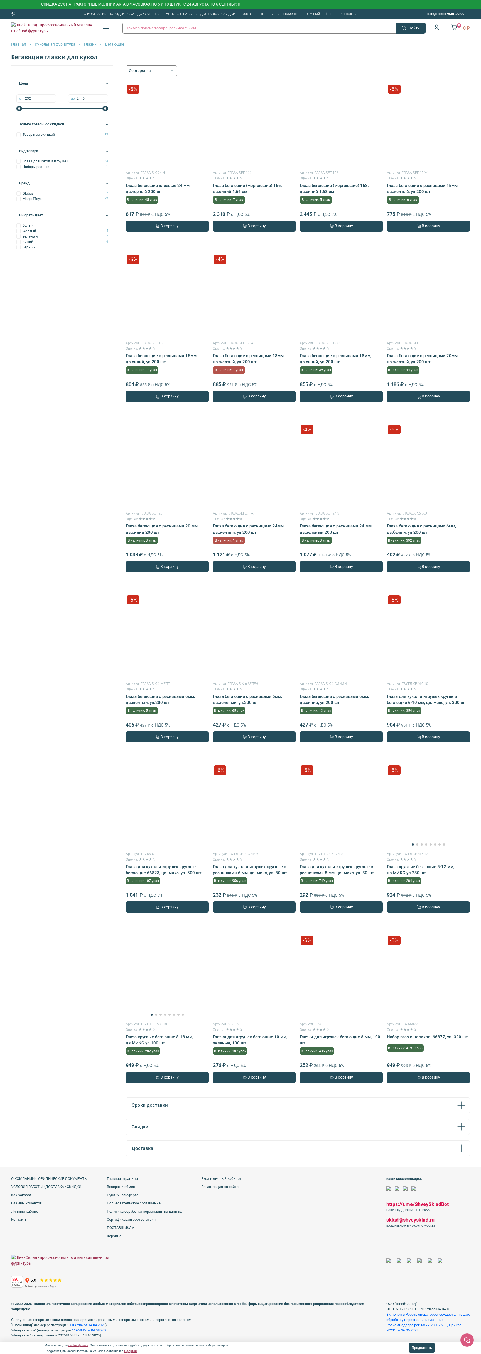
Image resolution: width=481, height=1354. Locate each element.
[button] (413, 844)
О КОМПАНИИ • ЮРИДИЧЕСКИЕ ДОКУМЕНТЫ (121, 14)
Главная (18, 44)
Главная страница (122, 1179)
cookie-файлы (78, 1345)
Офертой (130, 1351)
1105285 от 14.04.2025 (87, 1325)
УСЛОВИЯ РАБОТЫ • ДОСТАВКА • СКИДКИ (200, 14)
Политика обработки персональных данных (144, 1211)
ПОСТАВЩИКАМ (120, 1227)
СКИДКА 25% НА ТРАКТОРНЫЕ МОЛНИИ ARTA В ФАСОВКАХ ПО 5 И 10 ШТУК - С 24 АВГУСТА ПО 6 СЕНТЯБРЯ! (117, 4)
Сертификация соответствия (131, 1219)
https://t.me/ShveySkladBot (417, 1204)
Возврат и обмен (121, 1187)
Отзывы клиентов (285, 14)
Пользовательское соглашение (134, 1203)
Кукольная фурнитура (55, 44)
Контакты (348, 14)
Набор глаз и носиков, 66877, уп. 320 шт (427, 1036)
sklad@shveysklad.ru (410, 1220)
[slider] (19, 108)
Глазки (90, 44)
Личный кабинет (320, 14)
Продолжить (422, 1348)
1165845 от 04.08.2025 (90, 1330)
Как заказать (253, 14)
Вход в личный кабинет (221, 1179)
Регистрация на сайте (220, 1187)
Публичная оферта (122, 1195)
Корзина (114, 1236)
